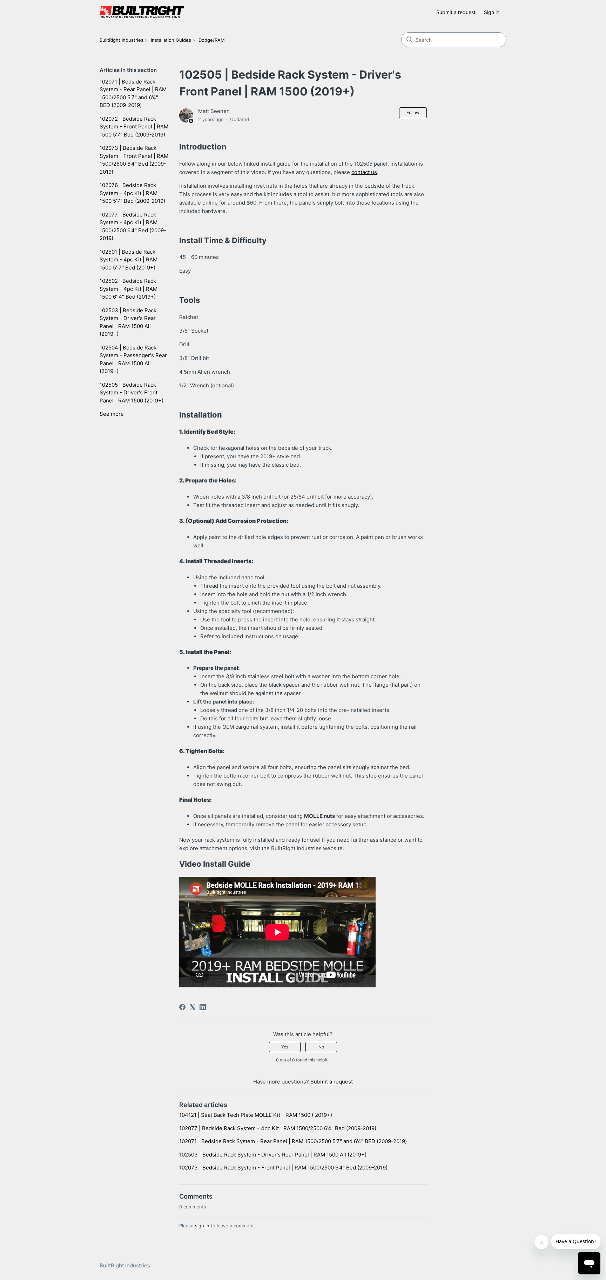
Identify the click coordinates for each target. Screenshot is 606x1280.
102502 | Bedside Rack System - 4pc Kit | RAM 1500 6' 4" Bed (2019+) (128, 289)
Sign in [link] (491, 12)
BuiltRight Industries (121, 40)
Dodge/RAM (211, 40)
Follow (412, 112)
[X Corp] (192, 1007)
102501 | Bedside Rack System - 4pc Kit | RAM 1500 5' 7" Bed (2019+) (128, 259)
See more (112, 414)
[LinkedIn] (203, 1007)
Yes (284, 1046)
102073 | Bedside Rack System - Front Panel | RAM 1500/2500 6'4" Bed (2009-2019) (134, 160)
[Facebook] (182, 1007)
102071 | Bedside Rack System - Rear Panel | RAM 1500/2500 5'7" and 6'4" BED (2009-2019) (133, 93)
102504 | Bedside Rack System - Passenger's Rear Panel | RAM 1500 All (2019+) (133, 359)
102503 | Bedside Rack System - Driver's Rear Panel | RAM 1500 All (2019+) (128, 322)
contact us (364, 172)
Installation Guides (171, 40)
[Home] (142, 12)
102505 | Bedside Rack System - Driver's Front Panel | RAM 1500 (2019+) (131, 392)
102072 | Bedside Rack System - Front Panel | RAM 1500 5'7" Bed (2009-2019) (134, 126)
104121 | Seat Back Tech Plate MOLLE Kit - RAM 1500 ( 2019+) (255, 1115)
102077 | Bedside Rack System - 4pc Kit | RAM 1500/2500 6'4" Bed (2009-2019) (133, 226)
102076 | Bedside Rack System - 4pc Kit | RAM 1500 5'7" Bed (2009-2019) (132, 193)
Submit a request (456, 12)
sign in (202, 1225)
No (321, 1046)
